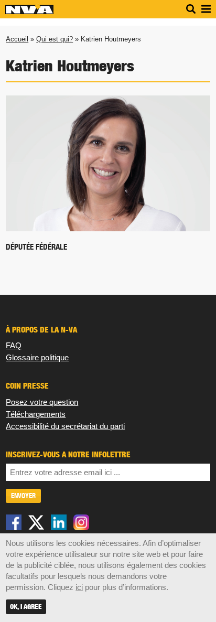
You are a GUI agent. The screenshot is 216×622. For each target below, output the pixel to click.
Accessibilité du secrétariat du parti (65, 426)
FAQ (13, 345)
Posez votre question (42, 402)
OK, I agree (26, 606)
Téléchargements (36, 414)
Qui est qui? (54, 39)
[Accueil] (29, 12)
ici (79, 587)
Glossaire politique (37, 357)
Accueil (17, 39)
